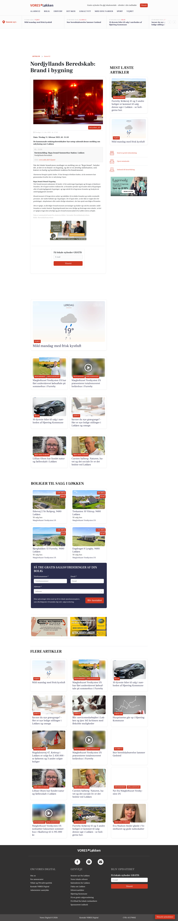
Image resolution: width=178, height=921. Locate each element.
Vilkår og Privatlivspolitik (41, 883)
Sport (120, 11)
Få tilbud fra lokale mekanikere (84, 901)
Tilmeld (144, 5)
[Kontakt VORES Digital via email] (101, 862)
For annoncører (36, 879)
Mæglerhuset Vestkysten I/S (44, 520)
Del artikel (93, 127)
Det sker (70, 11)
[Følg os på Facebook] (77, 862)
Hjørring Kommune (79, 894)
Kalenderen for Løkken (80, 883)
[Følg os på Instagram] (89, 862)
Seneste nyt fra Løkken (80, 875)
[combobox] (35, 591)
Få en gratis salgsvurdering (82, 897)
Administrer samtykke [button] (39, 890)
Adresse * (38, 586)
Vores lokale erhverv (79, 879)
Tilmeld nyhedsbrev (165, 917)
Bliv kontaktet (94, 600)
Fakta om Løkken (78, 886)
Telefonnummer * (41, 576)
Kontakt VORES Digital (39, 886)
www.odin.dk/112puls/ (47, 160)
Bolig (47, 11)
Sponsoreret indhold (79, 904)
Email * (74, 576)
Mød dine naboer (104, 11)
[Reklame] (68, 230)
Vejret (130, 11)
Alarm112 (35, 11)
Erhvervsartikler (77, 890)
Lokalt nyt (85, 11)
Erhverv (58, 11)
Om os (33, 875)
